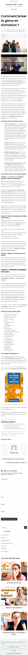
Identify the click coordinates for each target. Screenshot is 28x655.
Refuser (14, 650)
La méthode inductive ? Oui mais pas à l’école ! (14, 633)
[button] (14, 9)
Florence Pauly (14, 453)
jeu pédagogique (12, 435)
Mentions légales (18, 653)
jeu (22, 433)
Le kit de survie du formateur (11, 425)
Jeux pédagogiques (5, 540)
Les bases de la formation (17, 431)
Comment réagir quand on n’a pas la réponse (13, 459)
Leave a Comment (6, 432)
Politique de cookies (10, 653)
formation (19, 433)
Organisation (4, 548)
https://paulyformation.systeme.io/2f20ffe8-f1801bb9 (13, 404)
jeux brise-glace (6, 274)
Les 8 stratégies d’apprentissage (12, 427)
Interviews (3, 537)
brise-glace (13, 433)
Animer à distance (5, 535)
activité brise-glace (7, 433)
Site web (3, 511)
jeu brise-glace (4, 435)
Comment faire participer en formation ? (14, 424)
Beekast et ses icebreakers (14, 607)
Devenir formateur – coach (14, 4)
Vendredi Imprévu (5, 551)
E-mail (3, 504)
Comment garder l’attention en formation (14, 428)
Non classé (3, 546)
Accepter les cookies (14, 647)
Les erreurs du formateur (14, 583)
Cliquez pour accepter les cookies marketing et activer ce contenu (14, 64)
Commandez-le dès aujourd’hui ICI (8, 419)
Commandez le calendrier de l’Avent (9, 367)
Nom (2, 497)
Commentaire (4, 479)
